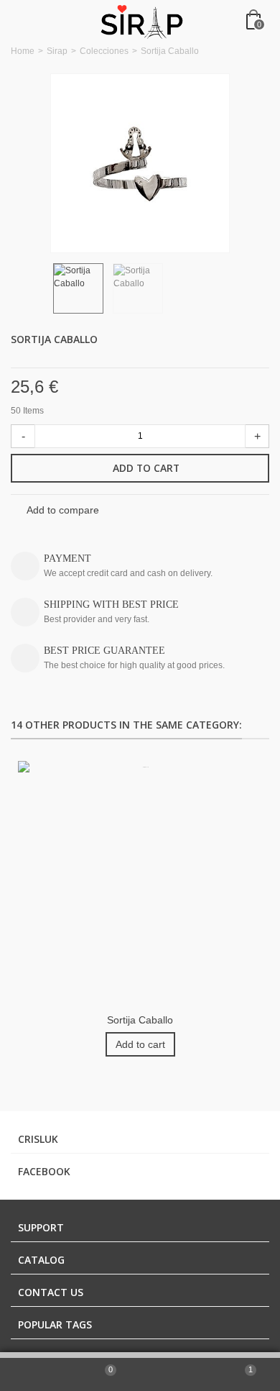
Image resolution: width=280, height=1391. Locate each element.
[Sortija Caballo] (140, 163)
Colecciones (104, 51)
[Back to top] (35, 1374)
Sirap (57, 51)
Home (22, 51)
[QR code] (175, 1374)
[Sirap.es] (141, 21)
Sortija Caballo (140, 1020)
